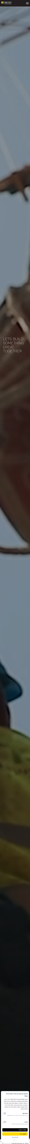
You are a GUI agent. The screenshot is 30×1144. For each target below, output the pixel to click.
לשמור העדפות (22, 1130)
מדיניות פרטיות (15, 1137)
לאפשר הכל (23, 1134)
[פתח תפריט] (27, 3)
